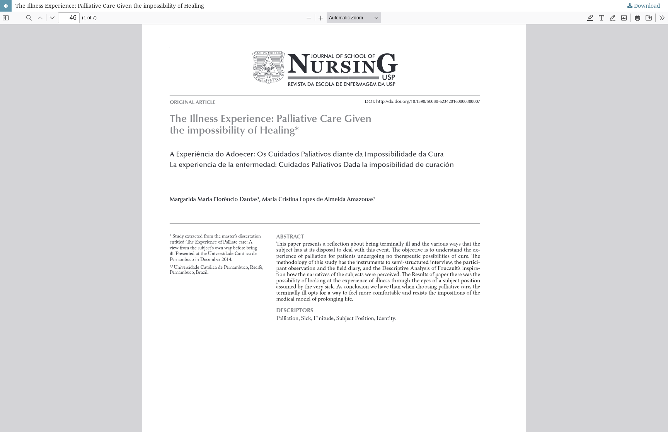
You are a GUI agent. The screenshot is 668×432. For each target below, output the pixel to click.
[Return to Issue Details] (6, 6)
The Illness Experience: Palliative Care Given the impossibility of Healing (109, 5)
